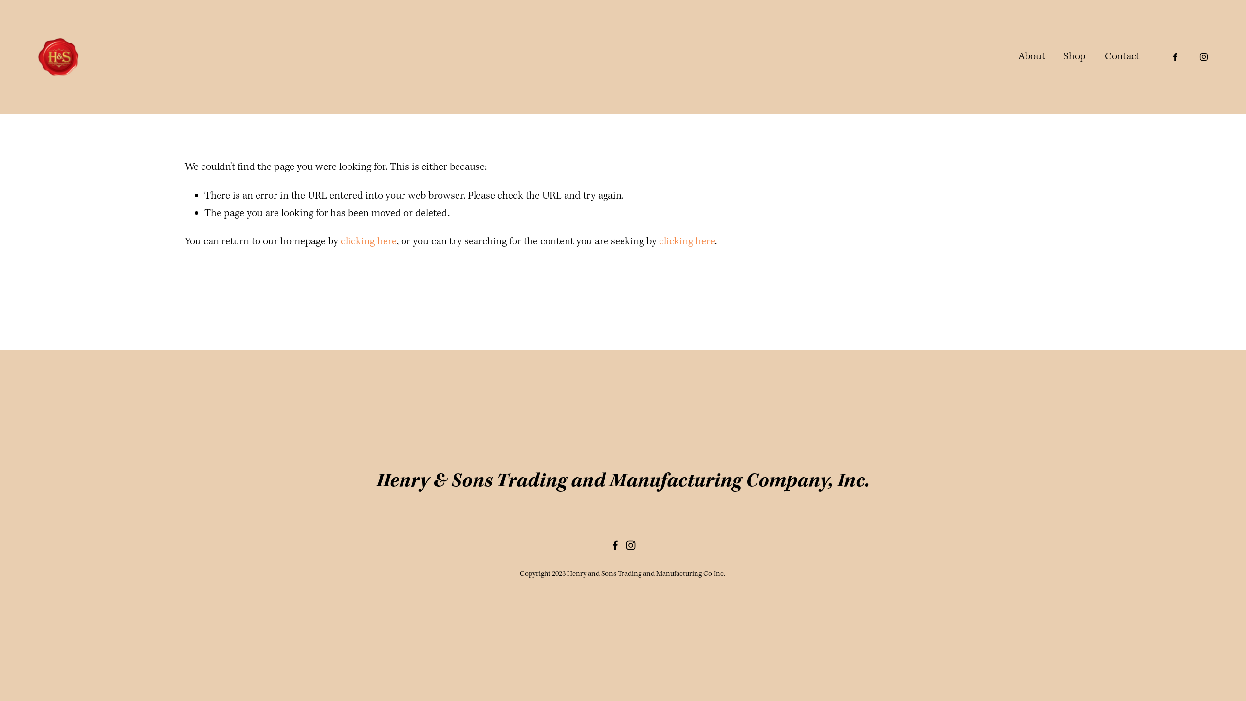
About (1031, 57)
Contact (1122, 57)
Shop (1074, 57)
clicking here (369, 242)
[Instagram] (1204, 57)
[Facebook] (1175, 57)
